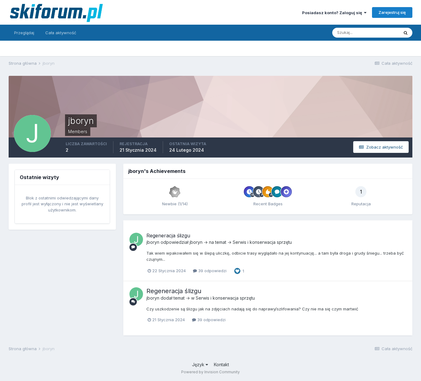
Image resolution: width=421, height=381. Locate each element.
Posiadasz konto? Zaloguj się (333, 12)
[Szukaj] (405, 33)
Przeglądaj (24, 32)
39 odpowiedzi (212, 270)
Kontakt (221, 364)
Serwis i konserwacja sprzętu (262, 242)
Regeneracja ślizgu (168, 235)
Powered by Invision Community (210, 372)
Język (199, 364)
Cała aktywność (60, 32)
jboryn (152, 242)
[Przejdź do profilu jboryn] (136, 239)
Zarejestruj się (392, 12)
